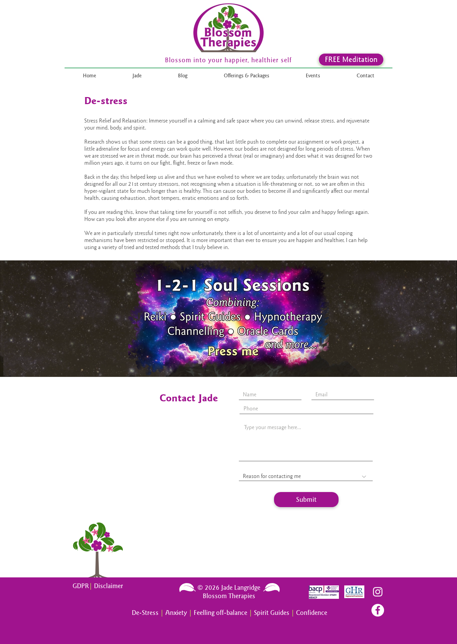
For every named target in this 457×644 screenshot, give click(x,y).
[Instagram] (377, 591)
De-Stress (145, 613)
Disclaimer (108, 586)
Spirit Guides (271, 613)
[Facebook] (377, 610)
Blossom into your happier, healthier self (228, 60)
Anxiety (177, 613)
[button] (246, 75)
